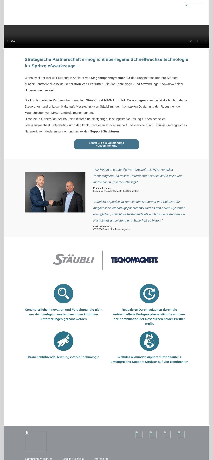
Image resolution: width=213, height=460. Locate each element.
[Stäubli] (194, 12)
